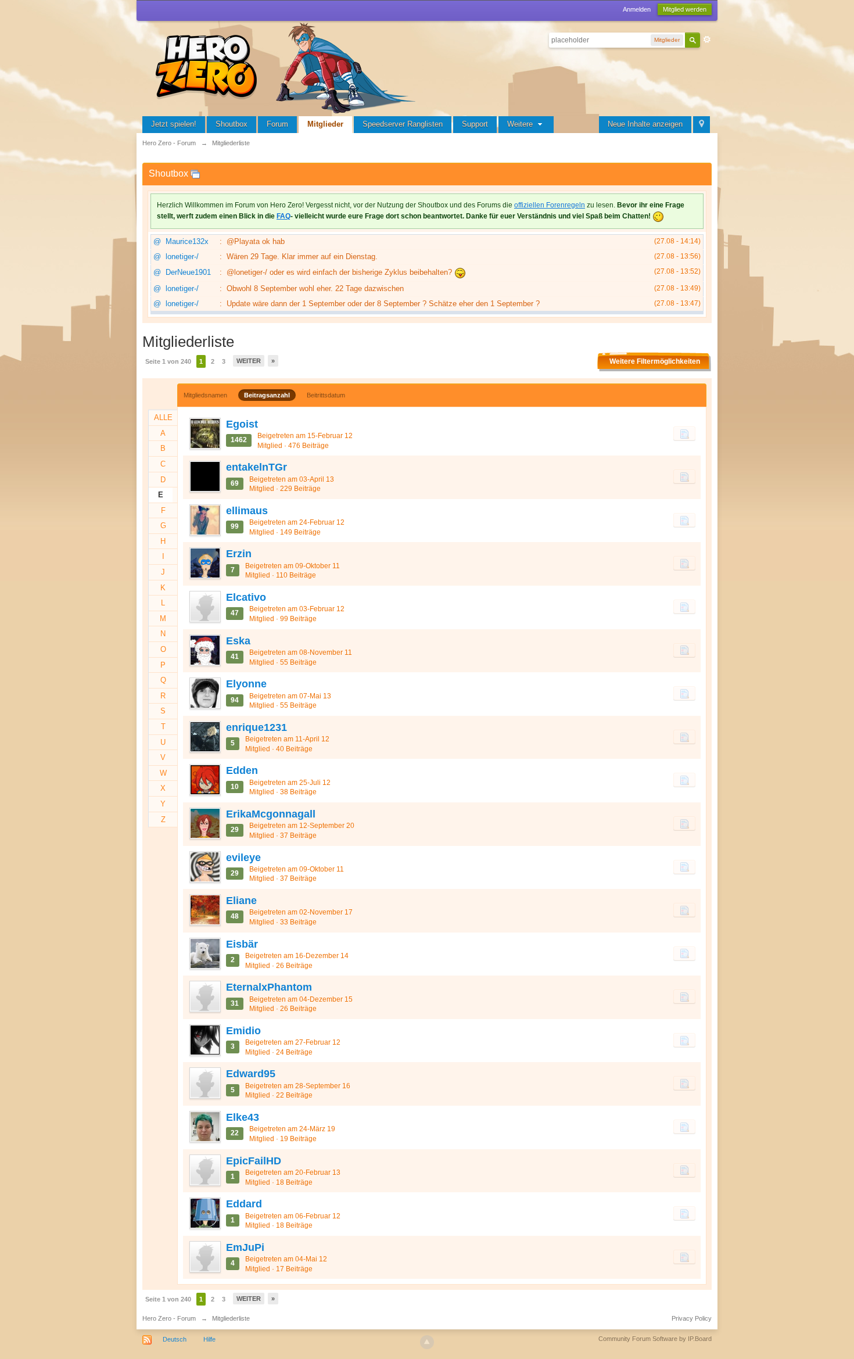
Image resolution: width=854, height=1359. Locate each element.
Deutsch (174, 1339)
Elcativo (246, 597)
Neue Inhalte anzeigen (645, 124)
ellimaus (247, 511)
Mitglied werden (684, 9)
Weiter (248, 360)
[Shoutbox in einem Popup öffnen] (195, 173)
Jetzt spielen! (173, 124)
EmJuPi (245, 1247)
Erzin (239, 554)
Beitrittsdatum (326, 395)
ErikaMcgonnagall (270, 814)
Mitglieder (325, 124)
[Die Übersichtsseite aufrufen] (287, 66)
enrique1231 (256, 727)
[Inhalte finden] (684, 433)
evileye (243, 857)
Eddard (244, 1204)
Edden (242, 770)
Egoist (242, 424)
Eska (238, 641)
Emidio (243, 1031)
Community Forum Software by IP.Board (655, 1338)
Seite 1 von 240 (168, 361)
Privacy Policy (692, 1318)
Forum (277, 124)
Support (475, 124)
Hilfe (209, 1339)
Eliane (241, 900)
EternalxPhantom (269, 987)
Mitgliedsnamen (205, 395)
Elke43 (242, 1117)
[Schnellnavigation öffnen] (701, 124)
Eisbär (242, 944)
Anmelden (637, 9)
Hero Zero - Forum (169, 1318)
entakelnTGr (256, 467)
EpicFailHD (253, 1161)
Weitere (521, 124)
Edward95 (250, 1074)
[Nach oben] (427, 1342)
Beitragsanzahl (267, 395)
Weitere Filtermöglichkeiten (654, 361)
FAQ (283, 216)
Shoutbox (231, 124)
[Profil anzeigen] (204, 433)
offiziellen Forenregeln (549, 205)
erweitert (707, 39)
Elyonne (246, 684)
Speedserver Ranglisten (403, 124)
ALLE (163, 417)
